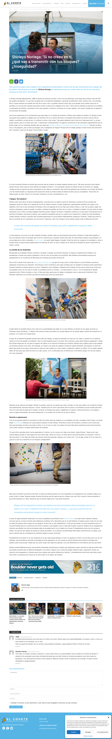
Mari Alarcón (84, 125)
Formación (67, 3)
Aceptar (73, 732)
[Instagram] (22, 590)
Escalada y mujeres (29, 577)
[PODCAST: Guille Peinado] (75, 609)
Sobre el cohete (43, 721)
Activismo (85, 3)
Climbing (96, 3)
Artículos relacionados (17, 599)
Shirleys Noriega (44, 89)
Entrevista (19, 577)
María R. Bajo (25, 585)
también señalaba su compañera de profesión (64, 125)
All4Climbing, (17, 423)
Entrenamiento (75, 3)
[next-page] (13, 626)
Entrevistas (56, 3)
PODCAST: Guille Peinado (73, 616)
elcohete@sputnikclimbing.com (47, 728)
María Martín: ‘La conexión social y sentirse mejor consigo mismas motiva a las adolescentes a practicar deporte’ (17, 619)
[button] (108, 717)
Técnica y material (36, 3)
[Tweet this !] (21, 81)
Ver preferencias (102, 732)
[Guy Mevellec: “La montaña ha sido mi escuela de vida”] (56, 609)
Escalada (25, 53)
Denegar (88, 732)
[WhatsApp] (11, 81)
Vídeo (62, 3)
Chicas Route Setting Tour (42, 262)
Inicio (10, 9)
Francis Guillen (69, 518)
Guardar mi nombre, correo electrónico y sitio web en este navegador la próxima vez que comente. (44, 703)
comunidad (20, 53)
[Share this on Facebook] (16, 81)
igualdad (45, 577)
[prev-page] (10, 626)
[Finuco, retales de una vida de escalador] (94, 609)
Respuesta (17, 646)
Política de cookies (88, 736)
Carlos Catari (38, 240)
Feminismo (38, 577)
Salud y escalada (46, 3)
